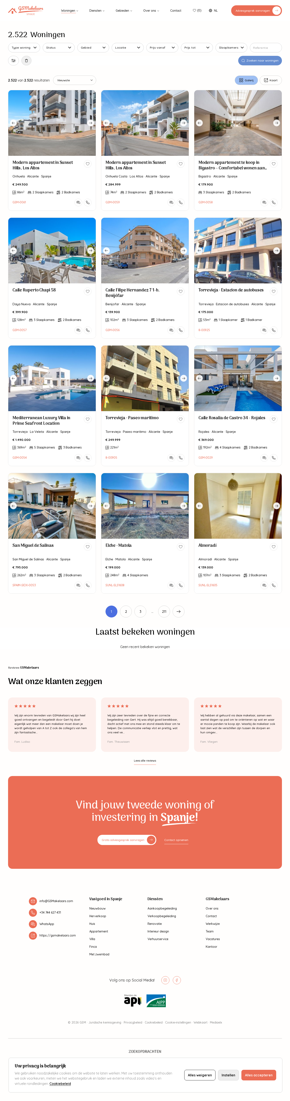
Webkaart (200, 1022)
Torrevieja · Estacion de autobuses (231, 290)
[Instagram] (165, 980)
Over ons (150, 10)
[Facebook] (177, 980)
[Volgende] (178, 611)
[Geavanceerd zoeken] (13, 60)
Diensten (95, 10)
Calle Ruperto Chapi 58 (34, 290)
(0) (199, 10)
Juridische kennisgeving (105, 1022)
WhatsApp (46, 924)
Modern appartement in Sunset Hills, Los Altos (43, 165)
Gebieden (123, 10)
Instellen (228, 1075)
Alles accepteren (259, 1075)
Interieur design (158, 931)
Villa (92, 939)
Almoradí (207, 545)
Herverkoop (97, 916)
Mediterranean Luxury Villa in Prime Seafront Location (41, 421)
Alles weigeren (200, 1075)
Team (210, 931)
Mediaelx (216, 1022)
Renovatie (155, 924)
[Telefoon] (88, 202)
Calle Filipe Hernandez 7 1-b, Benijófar (132, 293)
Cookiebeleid (154, 1022)
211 (164, 611)
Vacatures (213, 939)
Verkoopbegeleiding (162, 916)
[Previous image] (13, 123)
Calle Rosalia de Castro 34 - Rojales (231, 418)
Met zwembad (99, 954)
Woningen (68, 10)
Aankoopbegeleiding (162, 908)
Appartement (98, 931)
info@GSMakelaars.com (56, 901)
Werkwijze (213, 924)
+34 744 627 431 (50, 912)
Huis (92, 924)
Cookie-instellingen (178, 1022)
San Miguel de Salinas (33, 545)
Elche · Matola (119, 545)
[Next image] (90, 123)
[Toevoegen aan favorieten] (88, 164)
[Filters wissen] (26, 60)
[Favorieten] (194, 10)
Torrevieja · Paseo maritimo (132, 418)
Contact (175, 10)
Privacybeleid (133, 1022)
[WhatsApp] (78, 202)
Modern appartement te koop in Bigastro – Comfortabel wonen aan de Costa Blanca (231, 168)
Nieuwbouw (97, 908)
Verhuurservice (158, 939)
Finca (93, 947)
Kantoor (211, 947)
